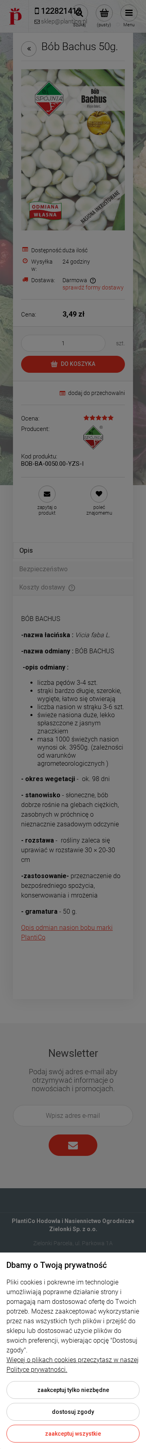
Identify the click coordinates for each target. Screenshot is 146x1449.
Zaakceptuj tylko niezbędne (73, 1390)
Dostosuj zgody (73, 1412)
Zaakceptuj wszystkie (73, 1433)
